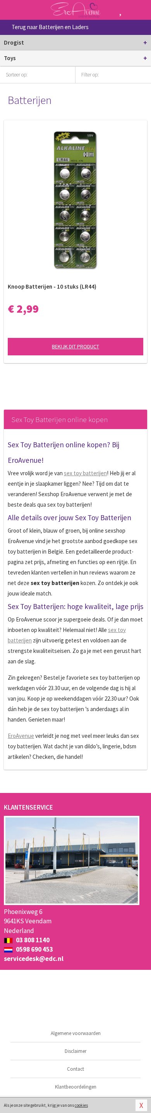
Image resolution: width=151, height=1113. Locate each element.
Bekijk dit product (75, 346)
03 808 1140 (32, 940)
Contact (75, 1069)
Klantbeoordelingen (75, 1087)
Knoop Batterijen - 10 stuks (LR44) (52, 286)
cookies (81, 1105)
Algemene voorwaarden (76, 1033)
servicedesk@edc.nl (33, 958)
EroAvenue (21, 735)
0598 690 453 (34, 949)
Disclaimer (75, 1051)
